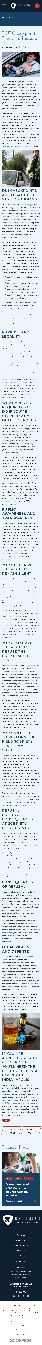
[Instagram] (23, 1296)
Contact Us (21, 1261)
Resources (20, 1251)
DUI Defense (21, 1240)
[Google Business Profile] (14, 1296)
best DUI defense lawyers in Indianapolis (19, 1103)
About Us (21, 1235)
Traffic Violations (21, 1245)
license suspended (10, 715)
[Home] (20, 6)
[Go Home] (3, 17)
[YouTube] (28, 1296)
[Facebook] (18, 1296)
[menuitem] (21, 1326)
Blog (6, 1120)
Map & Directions (21, 1278)
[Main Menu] (4, 6)
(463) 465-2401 (21, 1286)
